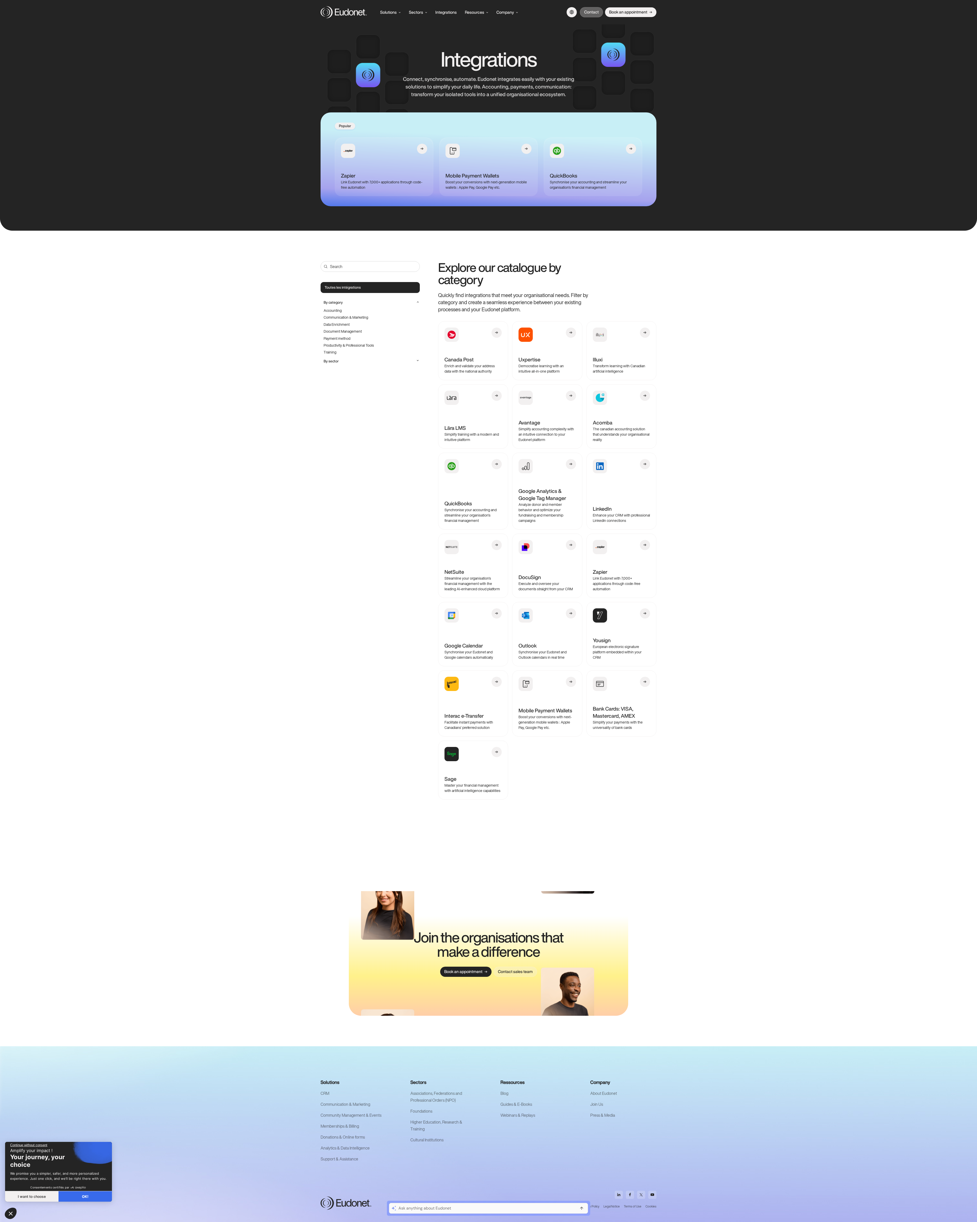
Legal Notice (612, 1206)
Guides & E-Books (516, 1104)
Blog (504, 1093)
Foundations (421, 1111)
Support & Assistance (339, 1159)
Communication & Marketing (346, 317)
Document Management (343, 331)
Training (330, 352)
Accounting (333, 310)
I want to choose (32, 1196)
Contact (591, 12)
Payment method (337, 338)
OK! (85, 1196)
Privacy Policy (590, 1206)
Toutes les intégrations (343, 287)
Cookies (650, 1206)
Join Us (596, 1104)
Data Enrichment (337, 324)
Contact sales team (515, 971)
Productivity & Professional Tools (349, 345)
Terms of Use (632, 1206)
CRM (325, 1093)
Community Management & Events (351, 1115)
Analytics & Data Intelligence (345, 1148)
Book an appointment (628, 12)
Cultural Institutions (426, 1140)
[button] (11, 1213)
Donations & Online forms (343, 1137)
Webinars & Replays (517, 1115)
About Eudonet (603, 1093)
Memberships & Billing (340, 1126)
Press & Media (602, 1115)
